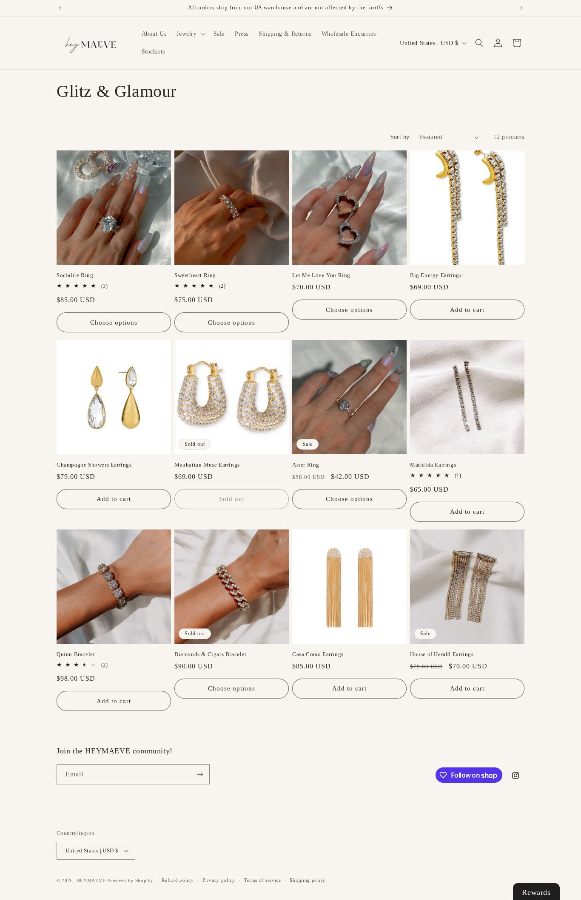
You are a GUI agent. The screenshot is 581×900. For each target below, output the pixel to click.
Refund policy (178, 880)
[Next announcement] (521, 8)
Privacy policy (218, 880)
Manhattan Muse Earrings (207, 464)
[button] (189, 34)
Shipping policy (308, 880)
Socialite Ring (75, 275)
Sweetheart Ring (195, 275)
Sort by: (400, 137)
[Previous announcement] (59, 8)
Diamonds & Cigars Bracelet (210, 654)
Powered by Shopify (130, 880)
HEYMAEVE (91, 880)
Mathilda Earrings (433, 464)
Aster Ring (305, 464)
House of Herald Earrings (441, 654)
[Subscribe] (200, 774)
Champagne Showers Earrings (94, 464)
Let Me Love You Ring (321, 275)
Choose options (113, 322)
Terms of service (262, 880)
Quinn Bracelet (76, 654)
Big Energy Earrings (435, 275)
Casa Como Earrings (318, 654)
